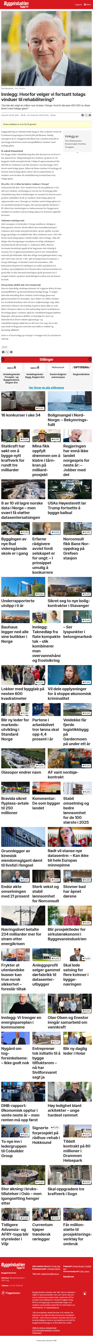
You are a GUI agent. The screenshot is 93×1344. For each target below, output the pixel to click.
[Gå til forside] (16, 4)
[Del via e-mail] (90, 115)
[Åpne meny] (87, 4)
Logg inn (78, 4)
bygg (4, 347)
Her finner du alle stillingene (46, 387)
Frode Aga (56, 1266)
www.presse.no (52, 1307)
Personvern (37, 1333)
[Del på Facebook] (82, 115)
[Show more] (77, 152)
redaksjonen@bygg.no (50, 1274)
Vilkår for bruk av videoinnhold (44, 1328)
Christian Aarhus (53, 1269)
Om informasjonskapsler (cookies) (46, 1330)
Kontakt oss (68, 1276)
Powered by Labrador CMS (47, 1341)
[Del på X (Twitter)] (86, 115)
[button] (3, 359)
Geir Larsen (84, 1271)
